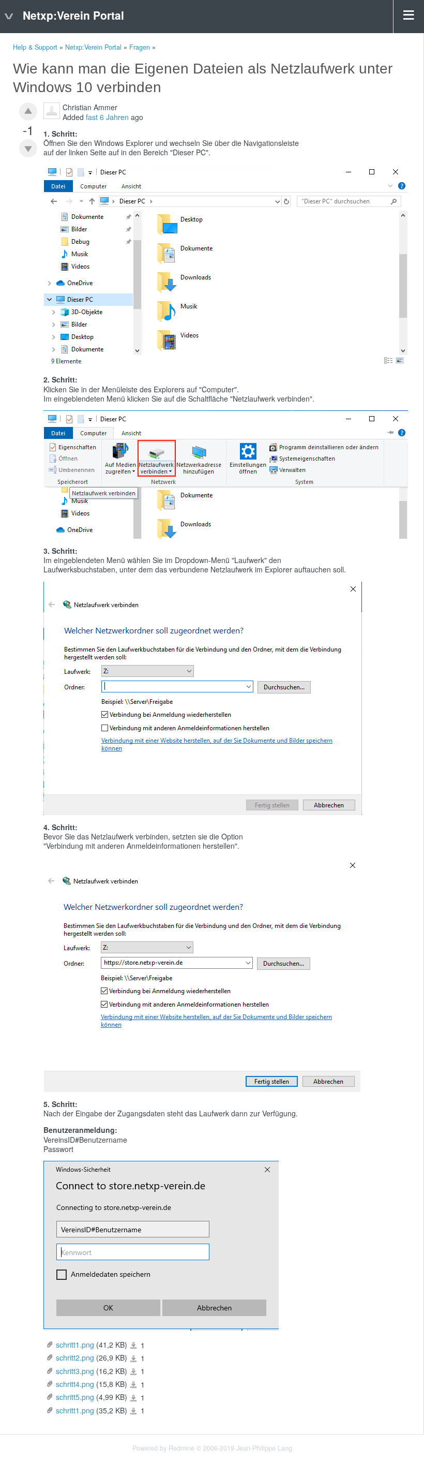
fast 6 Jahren (107, 117)
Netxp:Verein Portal (93, 47)
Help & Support (35, 47)
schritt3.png (75, 1371)
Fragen (139, 47)
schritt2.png (75, 1357)
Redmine (181, 1448)
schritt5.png (75, 1397)
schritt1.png (75, 1344)
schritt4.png (75, 1384)
